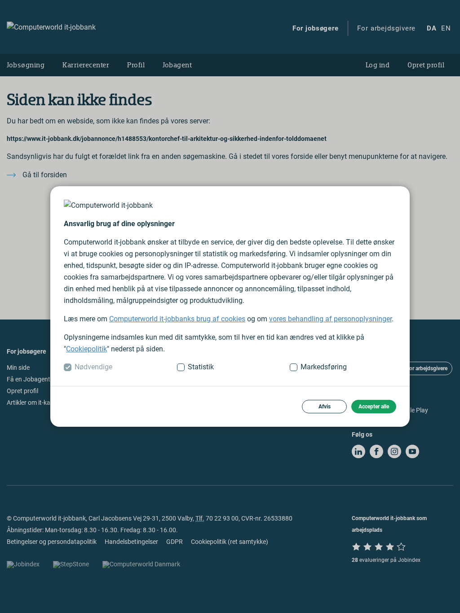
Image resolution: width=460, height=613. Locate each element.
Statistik (201, 367)
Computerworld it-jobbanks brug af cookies (177, 319)
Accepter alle (373, 406)
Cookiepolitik (86, 349)
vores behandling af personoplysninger (330, 319)
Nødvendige (93, 367)
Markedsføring (324, 367)
